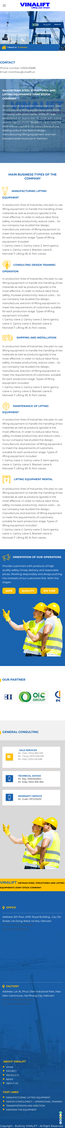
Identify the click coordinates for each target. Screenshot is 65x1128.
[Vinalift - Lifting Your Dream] (35, 5)
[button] (4, 5)
